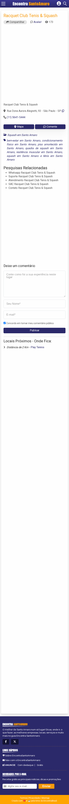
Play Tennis (37, 347)
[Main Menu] (3, 3)
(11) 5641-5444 (16, 117)
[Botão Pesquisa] (65, 3)
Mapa (20, 126)
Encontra (31, 3)
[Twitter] (15, 742)
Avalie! (38, 22)
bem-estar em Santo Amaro (23, 140)
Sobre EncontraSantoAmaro (20, 755)
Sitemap (45, 798)
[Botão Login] (59, 4)
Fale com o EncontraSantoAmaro (22, 760)
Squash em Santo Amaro (22, 135)
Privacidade (34, 798)
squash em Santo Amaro (23, 156)
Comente (52, 126)
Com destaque (25, 765)
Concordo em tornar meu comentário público (30, 323)
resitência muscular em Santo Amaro (39, 152)
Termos (23, 798)
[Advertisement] (34, 64)
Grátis (40, 765)
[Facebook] (6, 742)
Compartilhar (16, 22)
